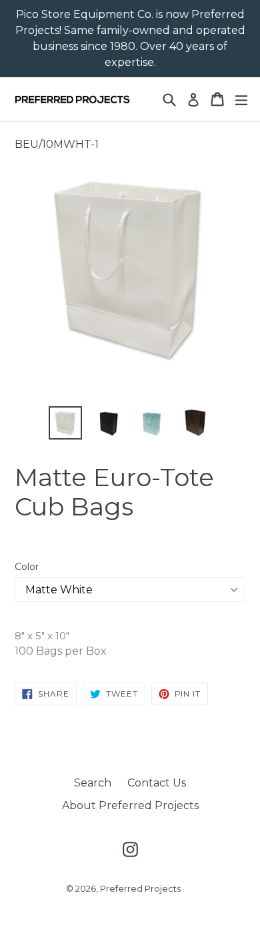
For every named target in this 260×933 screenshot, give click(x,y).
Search (92, 783)
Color (27, 567)
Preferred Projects (140, 888)
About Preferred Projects (130, 805)
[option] (65, 423)
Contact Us (156, 783)
